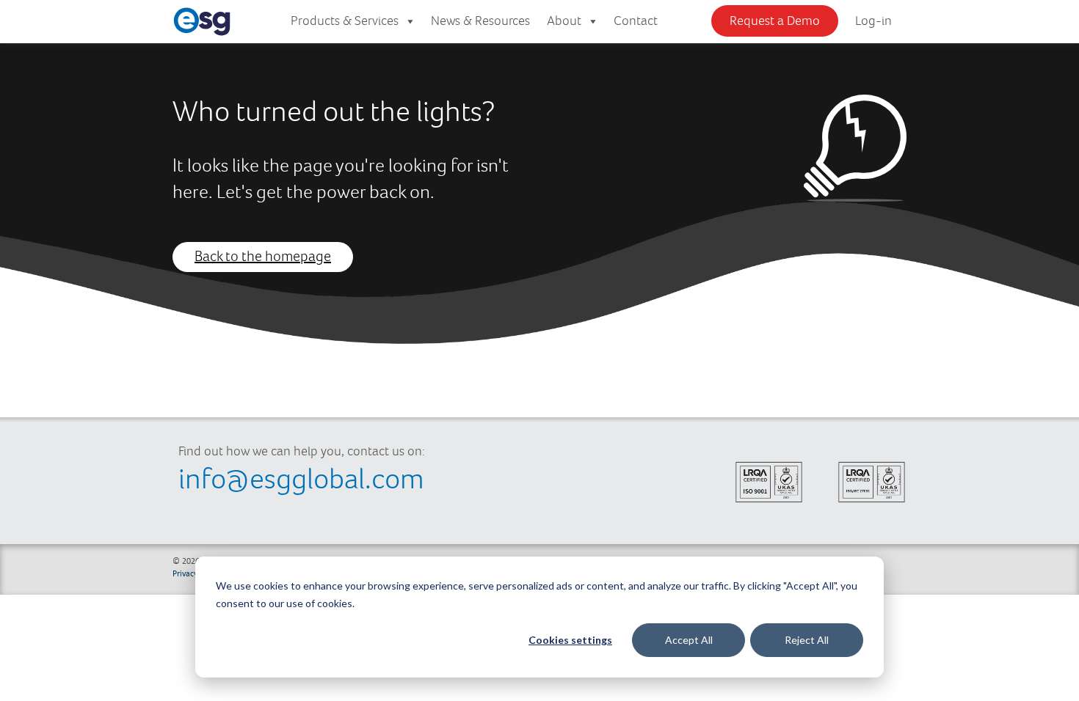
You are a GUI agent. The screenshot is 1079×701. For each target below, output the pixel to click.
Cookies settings (570, 640)
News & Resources (480, 21)
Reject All (807, 640)
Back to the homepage (263, 257)
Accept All (689, 640)
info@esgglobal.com (301, 480)
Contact (636, 21)
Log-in (873, 21)
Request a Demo (775, 21)
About (564, 21)
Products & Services (345, 21)
